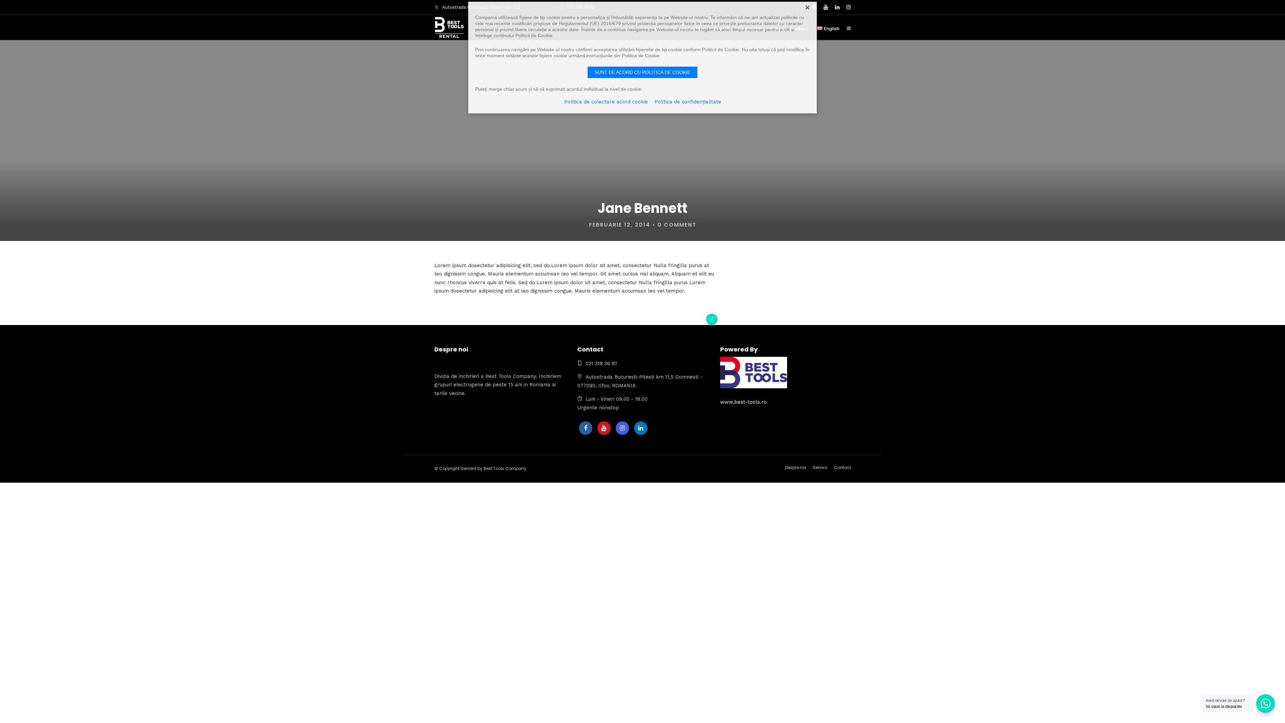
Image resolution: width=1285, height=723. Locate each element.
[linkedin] (641, 428)
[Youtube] (604, 428)
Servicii (820, 467)
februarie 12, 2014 (619, 225)
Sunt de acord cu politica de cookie (642, 72)
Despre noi (795, 467)
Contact (842, 467)
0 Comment (677, 225)
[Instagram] (622, 428)
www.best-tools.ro (743, 402)
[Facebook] (585, 428)
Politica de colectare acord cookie (606, 102)
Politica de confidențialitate (688, 102)
